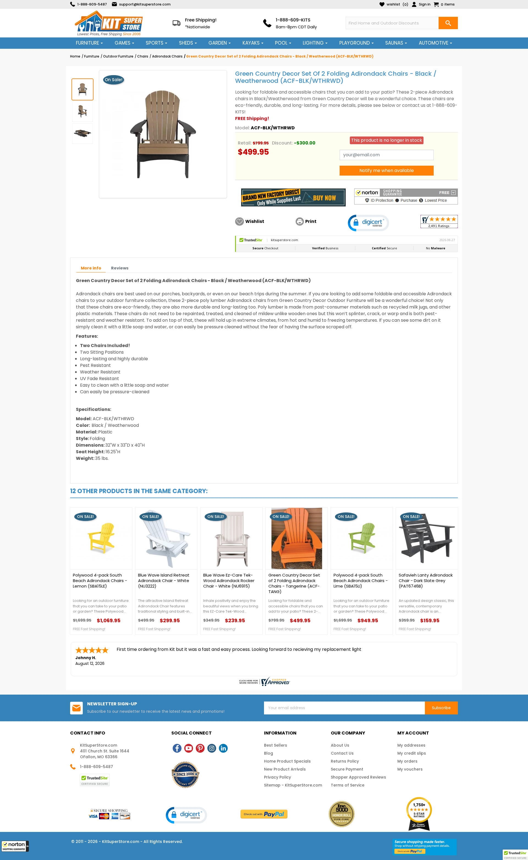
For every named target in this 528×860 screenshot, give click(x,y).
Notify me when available (386, 170)
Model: (242, 128)
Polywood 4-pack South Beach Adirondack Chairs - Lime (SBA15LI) (361, 580)
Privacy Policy (277, 777)
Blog (268, 753)
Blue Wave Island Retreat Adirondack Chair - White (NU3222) (163, 580)
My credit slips (411, 753)
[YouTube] (188, 748)
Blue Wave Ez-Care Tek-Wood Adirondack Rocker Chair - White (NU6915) (228, 580)
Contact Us (342, 753)
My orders (407, 761)
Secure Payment (347, 769)
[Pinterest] (200, 748)
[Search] (448, 23)
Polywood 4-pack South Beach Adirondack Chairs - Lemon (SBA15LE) (100, 580)
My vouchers (410, 769)
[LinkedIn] (223, 748)
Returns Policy (345, 761)
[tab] (91, 268)
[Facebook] (177, 748)
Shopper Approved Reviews (358, 777)
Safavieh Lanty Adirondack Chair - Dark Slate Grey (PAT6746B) (426, 580)
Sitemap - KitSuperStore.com (293, 785)
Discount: (282, 143)
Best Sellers (275, 745)
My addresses (411, 745)
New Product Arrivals (285, 769)
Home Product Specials (287, 761)
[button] (15, 846)
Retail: (245, 143)
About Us (340, 745)
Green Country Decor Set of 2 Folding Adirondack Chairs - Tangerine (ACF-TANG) (294, 583)
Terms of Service (347, 785)
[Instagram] (211, 748)
